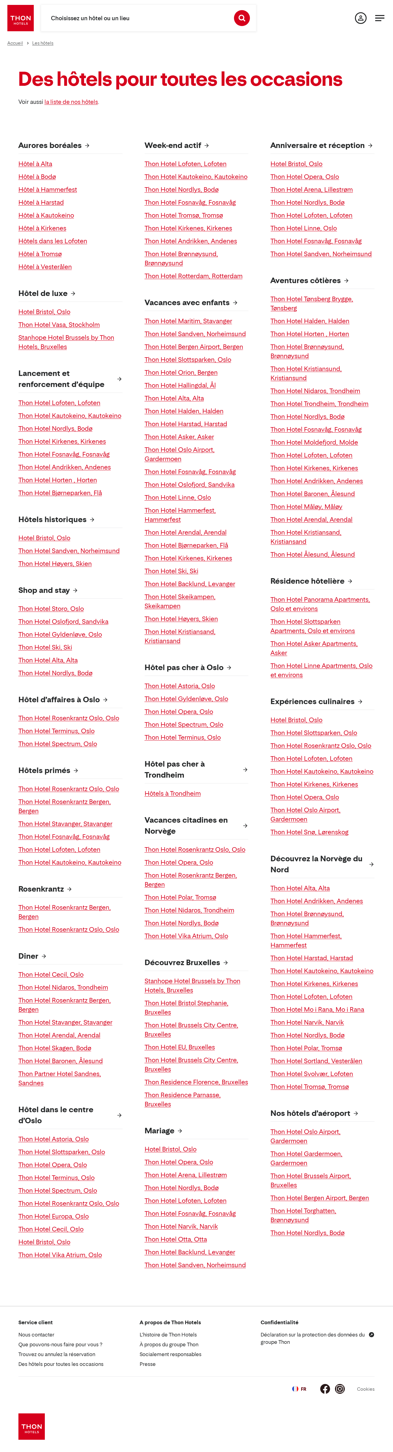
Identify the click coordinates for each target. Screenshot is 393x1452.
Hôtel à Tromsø (40, 254)
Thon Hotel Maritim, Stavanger (188, 321)
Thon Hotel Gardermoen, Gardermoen (306, 1158)
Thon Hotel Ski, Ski (45, 647)
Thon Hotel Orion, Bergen (181, 372)
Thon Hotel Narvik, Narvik (181, 1226)
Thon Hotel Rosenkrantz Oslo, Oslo (68, 718)
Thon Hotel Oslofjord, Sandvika (63, 621)
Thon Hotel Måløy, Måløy (306, 506)
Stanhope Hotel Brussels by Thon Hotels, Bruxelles (66, 342)
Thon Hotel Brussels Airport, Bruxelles (310, 1180)
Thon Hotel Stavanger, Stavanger (65, 824)
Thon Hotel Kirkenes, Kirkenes (62, 441)
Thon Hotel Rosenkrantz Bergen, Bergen (64, 806)
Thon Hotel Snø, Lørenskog (309, 832)
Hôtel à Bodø (37, 176)
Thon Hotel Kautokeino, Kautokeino (69, 415)
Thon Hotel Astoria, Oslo (53, 1139)
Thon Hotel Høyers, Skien (55, 563)
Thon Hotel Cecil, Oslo (51, 974)
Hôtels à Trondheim (173, 793)
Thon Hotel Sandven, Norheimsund (69, 551)
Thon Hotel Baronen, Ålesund (60, 1061)
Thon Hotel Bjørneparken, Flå (60, 493)
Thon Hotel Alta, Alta (48, 660)
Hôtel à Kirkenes (42, 228)
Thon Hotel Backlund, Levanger (190, 584)
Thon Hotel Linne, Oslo (178, 497)
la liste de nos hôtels (71, 102)
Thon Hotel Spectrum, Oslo (57, 744)
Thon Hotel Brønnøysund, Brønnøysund (181, 258)
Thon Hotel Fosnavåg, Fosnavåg (64, 454)
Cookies (366, 1389)
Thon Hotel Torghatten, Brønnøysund (303, 1215)
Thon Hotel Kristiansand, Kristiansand (180, 636)
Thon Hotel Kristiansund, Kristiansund (306, 373)
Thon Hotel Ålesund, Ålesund (312, 554)
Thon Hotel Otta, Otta (176, 1239)
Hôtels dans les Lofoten (52, 241)
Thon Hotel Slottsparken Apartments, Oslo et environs (312, 626)
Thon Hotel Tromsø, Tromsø (184, 215)
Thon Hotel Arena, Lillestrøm (186, 1175)
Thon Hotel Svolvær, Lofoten (311, 1074)
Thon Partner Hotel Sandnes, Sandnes (59, 1078)
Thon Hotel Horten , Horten (57, 480)
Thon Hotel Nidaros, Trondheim (63, 987)
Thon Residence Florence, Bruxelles (196, 1082)
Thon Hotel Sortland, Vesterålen (316, 1061)
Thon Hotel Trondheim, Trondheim (319, 404)
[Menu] (380, 18)
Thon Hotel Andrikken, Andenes (64, 467)
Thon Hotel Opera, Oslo (52, 1165)
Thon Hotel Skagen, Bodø (54, 1048)
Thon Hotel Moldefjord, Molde (314, 442)
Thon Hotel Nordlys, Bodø (55, 428)
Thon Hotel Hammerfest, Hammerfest (180, 515)
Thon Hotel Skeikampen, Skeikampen (180, 601)
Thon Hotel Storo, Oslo (51, 608)
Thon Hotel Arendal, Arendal (59, 1035)
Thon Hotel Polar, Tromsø (180, 897)
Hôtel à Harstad (41, 202)
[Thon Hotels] (20, 18)
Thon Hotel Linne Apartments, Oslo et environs (321, 670)
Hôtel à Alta (35, 164)
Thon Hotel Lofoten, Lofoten (59, 403)
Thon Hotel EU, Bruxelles (180, 1047)
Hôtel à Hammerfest (47, 189)
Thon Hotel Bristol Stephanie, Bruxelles (186, 1007)
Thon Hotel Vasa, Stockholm (59, 324)
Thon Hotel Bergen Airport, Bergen (194, 347)
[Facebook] (325, 1389)
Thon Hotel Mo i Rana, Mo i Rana (317, 1009)
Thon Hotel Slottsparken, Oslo (61, 1152)
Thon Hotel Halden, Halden (184, 411)
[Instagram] (340, 1389)
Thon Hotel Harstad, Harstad (186, 424)
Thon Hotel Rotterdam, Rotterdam (194, 276)
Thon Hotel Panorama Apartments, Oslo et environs (320, 604)
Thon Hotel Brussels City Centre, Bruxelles (191, 1030)
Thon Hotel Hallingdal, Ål (180, 385)
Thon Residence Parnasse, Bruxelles (183, 1099)
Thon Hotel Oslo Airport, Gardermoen (180, 454)
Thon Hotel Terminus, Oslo (56, 731)
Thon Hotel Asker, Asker (179, 437)
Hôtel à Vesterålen (45, 267)
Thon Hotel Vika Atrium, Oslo (60, 1255)
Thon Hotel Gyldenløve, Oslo (60, 634)
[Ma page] (361, 18)
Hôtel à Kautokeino (46, 215)
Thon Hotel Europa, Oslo (53, 1216)
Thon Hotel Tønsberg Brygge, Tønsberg (311, 303)
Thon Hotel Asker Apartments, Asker (314, 648)
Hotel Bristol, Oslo (44, 312)
